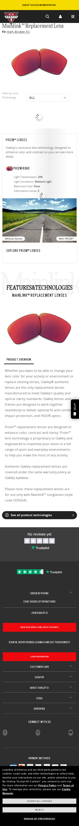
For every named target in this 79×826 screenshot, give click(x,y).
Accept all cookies (39, 801)
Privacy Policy (47, 785)
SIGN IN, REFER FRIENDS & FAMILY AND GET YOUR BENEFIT (39, 627)
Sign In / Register (60, 16)
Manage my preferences (39, 819)
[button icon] (47, 16)
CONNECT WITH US (39, 722)
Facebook (5, 733)
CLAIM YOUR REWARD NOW (39, 656)
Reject (39, 810)
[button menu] (72, 16)
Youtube (70, 733)
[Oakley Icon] (12, 16)
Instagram (38, 733)
